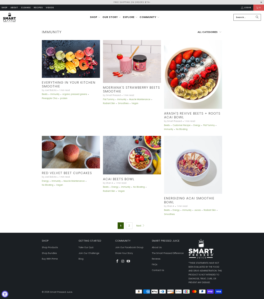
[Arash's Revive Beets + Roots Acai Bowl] (193, 74)
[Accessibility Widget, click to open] (5, 294)
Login (247, 7)
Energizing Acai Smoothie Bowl (189, 200)
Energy (196, 125)
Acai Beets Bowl (118, 179)
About (14, 7)
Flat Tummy (108, 99)
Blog (81, 258)
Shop (4, 7)
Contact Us (158, 270)
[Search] (257, 17)
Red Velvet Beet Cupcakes (67, 173)
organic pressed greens (74, 94)
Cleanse (26, 7)
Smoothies (123, 103)
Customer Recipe (182, 125)
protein (63, 98)
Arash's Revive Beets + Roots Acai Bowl (192, 115)
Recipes (38, 7)
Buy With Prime (50, 258)
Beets (45, 94)
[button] (95, 17)
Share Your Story (124, 253)
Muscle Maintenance (139, 99)
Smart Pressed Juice (61, 292)
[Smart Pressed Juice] (9, 17)
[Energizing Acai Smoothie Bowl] (193, 165)
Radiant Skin (109, 103)
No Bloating (181, 129)
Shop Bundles (49, 253)
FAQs (154, 264)
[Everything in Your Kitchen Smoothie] (71, 59)
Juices (197, 210)
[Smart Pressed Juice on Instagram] (123, 261)
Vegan (135, 103)
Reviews (156, 258)
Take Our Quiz (86, 247)
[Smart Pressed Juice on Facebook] (117, 261)
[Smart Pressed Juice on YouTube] (128, 261)
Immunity (52, 31)
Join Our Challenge (89, 253)
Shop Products (50, 247)
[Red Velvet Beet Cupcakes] (71, 152)
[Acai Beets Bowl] (132, 155)
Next (139, 225)
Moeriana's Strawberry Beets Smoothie (131, 89)
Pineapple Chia (49, 98)
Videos (50, 7)
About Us (157, 247)
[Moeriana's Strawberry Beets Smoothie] (132, 61)
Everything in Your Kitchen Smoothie (68, 84)
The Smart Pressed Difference (168, 253)
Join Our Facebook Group (129, 247)
